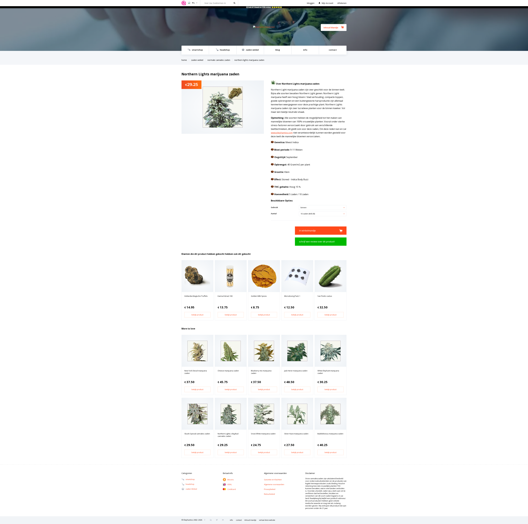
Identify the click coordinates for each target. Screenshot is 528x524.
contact (333, 49)
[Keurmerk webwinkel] (184, 3)
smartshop (197, 49)
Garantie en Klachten (273, 479)
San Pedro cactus (324, 296)
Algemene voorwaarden (274, 484)
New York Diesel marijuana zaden (195, 371)
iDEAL (229, 484)
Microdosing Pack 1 (292, 296)
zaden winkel (252, 49)
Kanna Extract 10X (225, 296)
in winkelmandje (307, 230)
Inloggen (310, 3)
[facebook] (205, 520)
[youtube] (223, 520)
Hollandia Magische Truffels (196, 296)
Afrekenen (341, 3)
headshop (225, 49)
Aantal (274, 213)
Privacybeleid (269, 489)
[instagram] (211, 520)
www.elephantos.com (282, 132)
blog (277, 49)
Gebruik (274, 207)
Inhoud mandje (250, 520)
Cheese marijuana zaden (228, 370)
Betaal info (228, 473)
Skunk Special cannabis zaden (197, 433)
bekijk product (197, 314)
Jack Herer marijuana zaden (295, 370)
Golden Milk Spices (259, 296)
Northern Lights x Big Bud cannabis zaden (228, 434)
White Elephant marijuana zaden (328, 371)
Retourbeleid (269, 494)
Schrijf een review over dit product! (317, 241)
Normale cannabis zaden (218, 60)
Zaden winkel (197, 60)
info (305, 49)
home (184, 60)
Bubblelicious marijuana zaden (330, 433)
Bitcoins (230, 479)
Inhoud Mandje (331, 27)
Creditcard (231, 489)
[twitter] (217, 520)
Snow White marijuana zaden (263, 433)
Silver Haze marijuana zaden (296, 433)
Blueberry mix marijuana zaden (261, 371)
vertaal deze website (267, 520)
